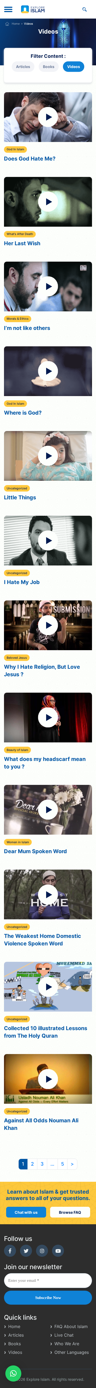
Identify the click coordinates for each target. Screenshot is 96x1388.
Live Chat (64, 1335)
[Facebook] (10, 1251)
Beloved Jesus (17, 658)
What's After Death (20, 234)
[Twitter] (26, 1251)
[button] (13, 1373)
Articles (23, 66)
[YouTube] (58, 1251)
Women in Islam (18, 842)
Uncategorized (17, 488)
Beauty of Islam (17, 750)
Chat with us (26, 1212)
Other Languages (71, 1352)
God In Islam (15, 149)
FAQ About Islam (71, 1326)
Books (48, 66)
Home (16, 24)
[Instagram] (42, 1251)
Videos (73, 66)
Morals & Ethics (18, 319)
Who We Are (66, 1343)
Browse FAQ (70, 1212)
